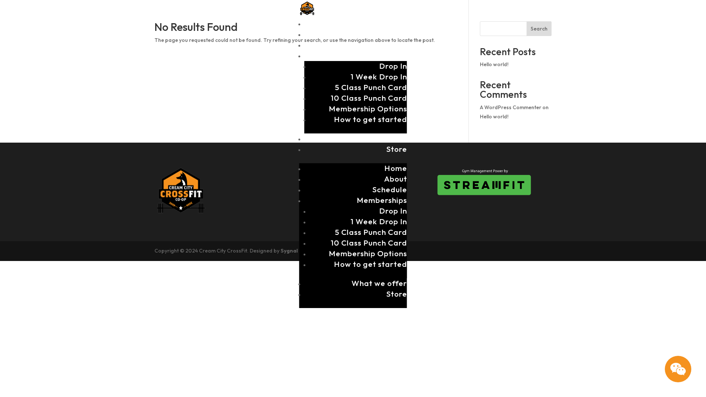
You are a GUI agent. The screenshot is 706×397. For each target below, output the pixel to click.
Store (396, 149)
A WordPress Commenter (510, 107)
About (395, 34)
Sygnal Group (298, 250)
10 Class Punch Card (369, 98)
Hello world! (494, 64)
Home (395, 23)
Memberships (382, 55)
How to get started (370, 119)
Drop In (393, 66)
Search (539, 28)
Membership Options (368, 108)
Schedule (389, 44)
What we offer (379, 138)
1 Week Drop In (378, 76)
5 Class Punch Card (371, 87)
